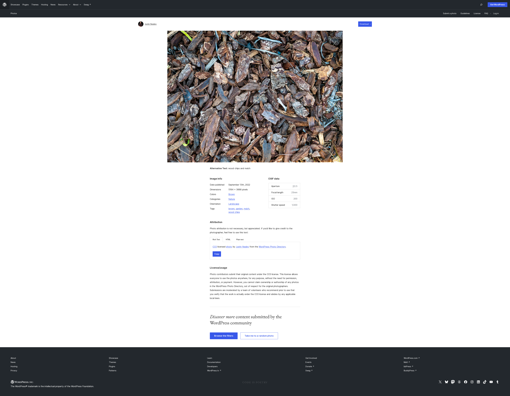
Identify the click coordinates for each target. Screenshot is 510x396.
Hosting (14, 366)
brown (231, 208)
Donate (309, 366)
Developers (212, 366)
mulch (246, 208)
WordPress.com (412, 358)
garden (239, 208)
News (13, 362)
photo (229, 246)
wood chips (234, 212)
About (13, 358)
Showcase (113, 358)
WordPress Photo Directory (272, 246)
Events (308, 362)
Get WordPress (497, 4)
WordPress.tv (214, 370)
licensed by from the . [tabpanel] (249, 246)
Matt (407, 362)
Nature (231, 199)
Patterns (112, 370)
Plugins (112, 366)
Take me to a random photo (259, 335)
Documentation (214, 362)
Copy (216, 254)
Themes (112, 362)
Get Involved (311, 358)
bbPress (408, 366)
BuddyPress (410, 370)
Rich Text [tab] (216, 240)
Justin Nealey (151, 24)
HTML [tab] (228, 240)
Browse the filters (223, 335)
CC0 (215, 246)
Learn (209, 358)
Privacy (14, 370)
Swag (309, 370)
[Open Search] (481, 4)
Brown (231, 194)
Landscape (233, 204)
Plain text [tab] (240, 240)
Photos (14, 13)
